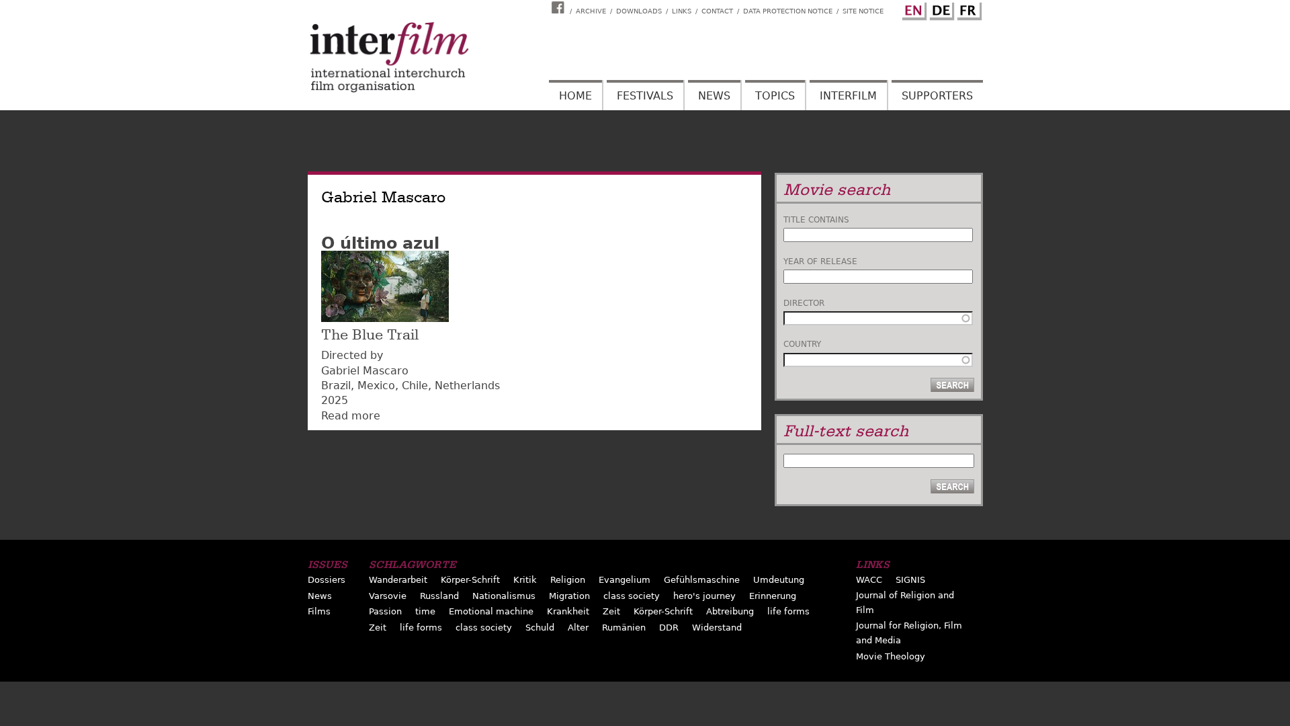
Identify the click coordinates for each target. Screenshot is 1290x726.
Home (575, 95)
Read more (350, 415)
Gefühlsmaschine (702, 580)
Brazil (336, 385)
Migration (569, 596)
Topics (775, 95)
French (967, 8)
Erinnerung (772, 596)
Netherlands (467, 385)
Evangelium (624, 580)
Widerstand (717, 627)
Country (802, 344)
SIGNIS (910, 580)
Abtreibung (730, 611)
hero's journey (704, 596)
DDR (669, 627)
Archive (591, 11)
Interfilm (848, 95)
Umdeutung (778, 580)
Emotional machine (491, 611)
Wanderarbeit (398, 580)
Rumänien (624, 627)
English (912, 8)
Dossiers (326, 580)
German (940, 8)
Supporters (937, 95)
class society (631, 596)
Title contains (816, 220)
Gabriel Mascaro (364, 370)
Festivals (645, 95)
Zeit (611, 611)
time (425, 611)
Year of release (820, 261)
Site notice (863, 11)
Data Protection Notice (787, 11)
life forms (788, 611)
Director (803, 303)
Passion (385, 611)
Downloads (639, 11)
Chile (415, 385)
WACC (869, 580)
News (714, 95)
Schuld (539, 627)
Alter (578, 627)
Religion (567, 580)
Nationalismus (503, 596)
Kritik (525, 580)
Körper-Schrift (470, 580)
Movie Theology (890, 656)
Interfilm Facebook (560, 7)
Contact (717, 11)
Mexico (376, 385)
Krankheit (568, 611)
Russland (439, 596)
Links (681, 11)
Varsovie (387, 596)
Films (319, 611)
